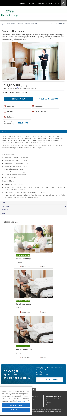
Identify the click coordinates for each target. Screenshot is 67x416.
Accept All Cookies (16, 405)
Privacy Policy (57, 411)
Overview (5, 132)
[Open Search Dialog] (63, 3)
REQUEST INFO (23, 123)
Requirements (6, 206)
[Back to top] (33, 396)
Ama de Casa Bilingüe (24, 349)
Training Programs (10, 23)
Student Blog (57, 399)
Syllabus (4, 203)
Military (48, 399)
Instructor (5, 210)
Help (47, 404)
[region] (16, 400)
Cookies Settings (16, 410)
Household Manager (23, 259)
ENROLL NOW (18, 98)
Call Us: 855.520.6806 (58, 24)
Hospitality (20, 23)
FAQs (3, 213)
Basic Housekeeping (23, 304)
